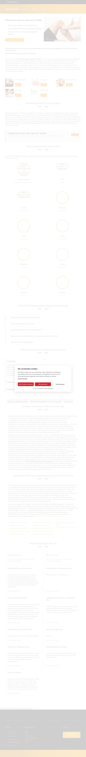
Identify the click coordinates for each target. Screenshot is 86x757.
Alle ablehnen (43, 384)
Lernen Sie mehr (22, 378)
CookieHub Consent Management (45, 388)
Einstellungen (60, 384)
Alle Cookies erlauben (26, 384)
